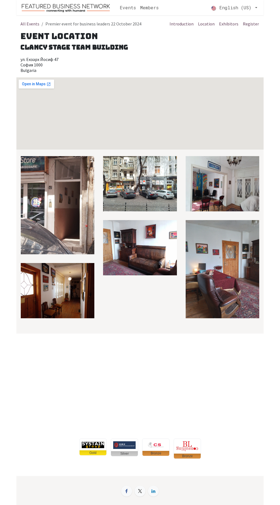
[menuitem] (128, 7)
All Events (30, 24)
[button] (93, 447)
